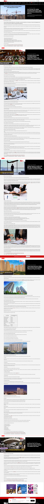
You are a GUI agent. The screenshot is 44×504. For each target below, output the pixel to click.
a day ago (32, 442)
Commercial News (6, 20)
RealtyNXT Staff (10, 65)
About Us (37, 502)
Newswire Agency (36, 442)
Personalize (28, 500)
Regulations (5, 453)
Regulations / (30, 442)
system (11, 415)
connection (19, 462)
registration (17, 80)
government (6, 73)
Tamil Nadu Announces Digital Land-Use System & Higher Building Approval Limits (22, 4)
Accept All (33, 500)
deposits (20, 457)
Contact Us (33, 503)
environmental (16, 114)
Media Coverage (30, 503)
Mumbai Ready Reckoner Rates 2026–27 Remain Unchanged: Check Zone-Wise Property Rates (15, 432)
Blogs (5, 65)
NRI (31, 182)
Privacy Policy (37, 503)
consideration (14, 471)
